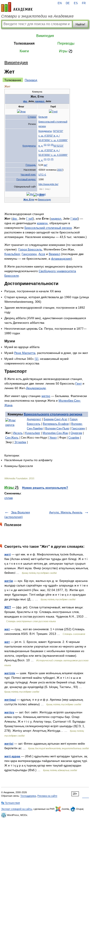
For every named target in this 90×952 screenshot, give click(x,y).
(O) (48, 145)
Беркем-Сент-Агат (56, 419)
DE (68, 3)
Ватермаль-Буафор (56, 423)
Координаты (29, 145)
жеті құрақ (12, 756)
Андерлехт (34, 419)
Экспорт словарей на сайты (16, 809)
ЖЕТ (7, 607)
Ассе (41, 254)
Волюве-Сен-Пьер (57, 428)
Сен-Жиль (12, 437)
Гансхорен (29, 254)
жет (7, 629)
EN (60, 3)
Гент (78, 383)
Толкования (24, 43)
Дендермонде (36, 388)
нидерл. (40, 101)
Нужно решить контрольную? (45, 487)
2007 (60, 169)
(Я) (52, 145)
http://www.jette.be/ (48, 184)
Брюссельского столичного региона (53, 414)
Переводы (65, 43)
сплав (8, 498)
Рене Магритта (24, 353)
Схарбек (73, 437)
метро (46, 396)
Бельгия (42, 117)
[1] (36, 358)
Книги (24, 51)
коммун (42, 223)
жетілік (9, 673)
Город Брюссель (30, 249)
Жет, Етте (28, 199)
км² (45, 165)
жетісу (9, 712)
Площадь (31, 165)
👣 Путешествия (10, 803)
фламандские (61, 258)
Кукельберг (12, 254)
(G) (45, 145)
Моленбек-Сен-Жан (55, 433)
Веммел (54, 254)
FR (84, 3)
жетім (8, 581)
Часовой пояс (28, 174)
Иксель (18, 433)
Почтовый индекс (26, 179)
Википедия (45, 36)
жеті (7, 554)
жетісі (8, 743)
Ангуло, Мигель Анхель (65, 512)
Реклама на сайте (47, 795)
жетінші (10, 699)
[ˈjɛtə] (74, 218)
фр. (25, 101)
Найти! (80, 24)
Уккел (53, 437)
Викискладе (44, 199)
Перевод (31, 80)
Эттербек (20, 442)
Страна (32, 117)
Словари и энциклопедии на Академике (37, 16)
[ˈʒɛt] (29, 218)
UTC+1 (42, 174)
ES (76, 3)
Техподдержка (28, 795)
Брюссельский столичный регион (48, 227)
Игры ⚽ (66, 51)
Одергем (76, 433)
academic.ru (17, 7)
